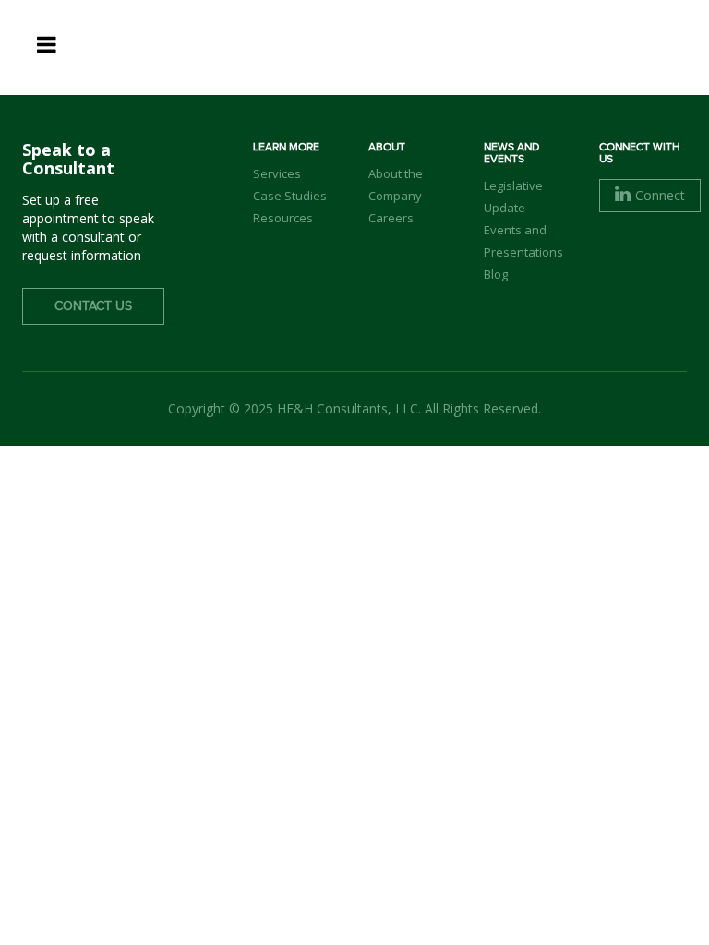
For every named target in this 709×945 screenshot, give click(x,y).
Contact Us (93, 306)
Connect (660, 195)
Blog (496, 274)
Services (277, 173)
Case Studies (290, 195)
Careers (391, 217)
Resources (283, 217)
